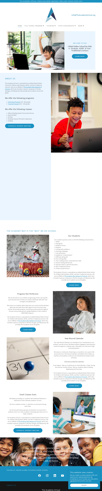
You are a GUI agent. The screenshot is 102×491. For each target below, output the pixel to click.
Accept (84, 485)
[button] (34, 26)
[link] (51, 15)
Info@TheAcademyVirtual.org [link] (83, 15)
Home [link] (20, 26)
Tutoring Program (13, 104)
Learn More (80, 56)
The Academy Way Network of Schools (75, 276)
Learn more (28, 329)
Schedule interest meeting (19, 126)
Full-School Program (14, 102)
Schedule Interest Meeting (28, 430)
